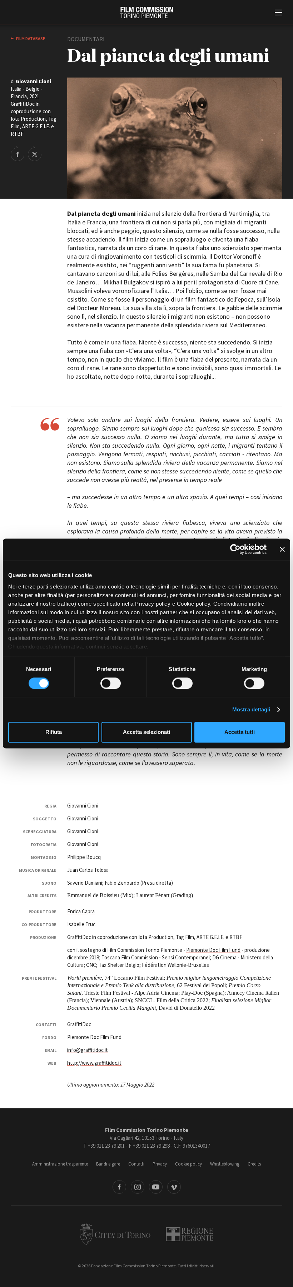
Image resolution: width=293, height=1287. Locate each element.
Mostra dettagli (251, 709)
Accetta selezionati (146, 732)
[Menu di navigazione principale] (278, 13)
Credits (254, 1164)
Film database (30, 38)
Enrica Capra (81, 911)
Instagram (137, 1187)
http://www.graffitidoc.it (94, 1062)
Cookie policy (188, 1164)
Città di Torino (115, 1234)
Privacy (160, 1164)
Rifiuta (53, 732)
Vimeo (174, 1187)
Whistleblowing (224, 1164)
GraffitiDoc (79, 937)
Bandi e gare (108, 1164)
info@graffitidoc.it (87, 1050)
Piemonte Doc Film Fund (213, 949)
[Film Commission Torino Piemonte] (146, 12)
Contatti (136, 1164)
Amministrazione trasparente (60, 1164)
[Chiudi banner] (282, 549)
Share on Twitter (34, 153)
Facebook (119, 1187)
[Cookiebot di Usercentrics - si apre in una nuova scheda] (235, 549)
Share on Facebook (17, 153)
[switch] (110, 683)
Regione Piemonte (189, 1234)
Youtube (156, 1187)
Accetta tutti (239, 732)
